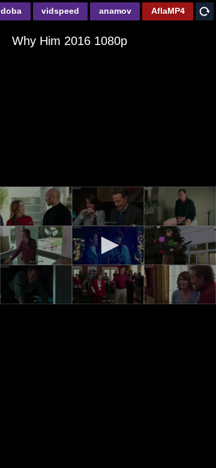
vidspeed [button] (60, 11)
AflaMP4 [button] (168, 11)
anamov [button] (115, 11)
